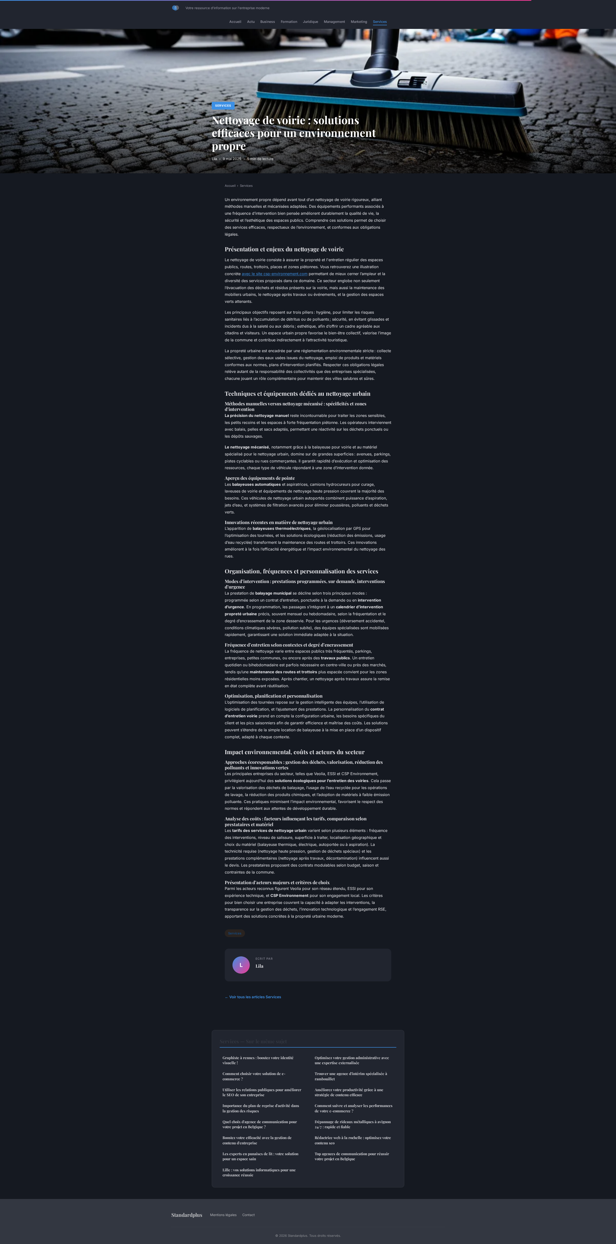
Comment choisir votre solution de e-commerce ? (254, 1076)
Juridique (310, 21)
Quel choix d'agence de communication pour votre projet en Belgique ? (260, 1124)
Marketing (359, 21)
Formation (289, 21)
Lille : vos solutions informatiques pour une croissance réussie (259, 1172)
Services (380, 21)
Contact (248, 1215)
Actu (251, 21)
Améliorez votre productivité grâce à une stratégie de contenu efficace (349, 1092)
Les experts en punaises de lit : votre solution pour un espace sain (260, 1156)
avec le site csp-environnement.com (275, 273)
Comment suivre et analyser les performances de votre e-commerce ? (353, 1108)
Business (267, 21)
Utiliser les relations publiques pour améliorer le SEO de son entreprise (262, 1092)
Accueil (235, 21)
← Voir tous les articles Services (253, 997)
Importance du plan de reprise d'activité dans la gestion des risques (261, 1108)
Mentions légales (223, 1215)
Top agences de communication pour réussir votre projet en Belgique (352, 1156)
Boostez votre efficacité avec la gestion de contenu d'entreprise (257, 1140)
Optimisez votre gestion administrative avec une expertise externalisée (352, 1060)
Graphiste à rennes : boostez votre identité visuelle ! (258, 1060)
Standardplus (186, 1214)
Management (334, 21)
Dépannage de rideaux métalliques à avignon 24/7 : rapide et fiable (353, 1124)
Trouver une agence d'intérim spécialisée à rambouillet (351, 1076)
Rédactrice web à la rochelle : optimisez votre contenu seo (353, 1140)
